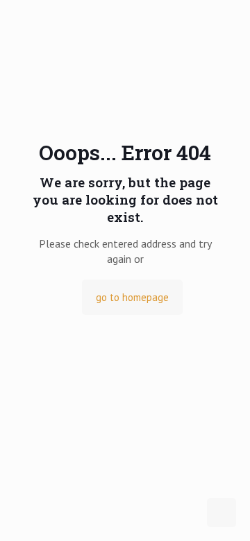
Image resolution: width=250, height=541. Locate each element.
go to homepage (132, 297)
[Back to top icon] (221, 512)
